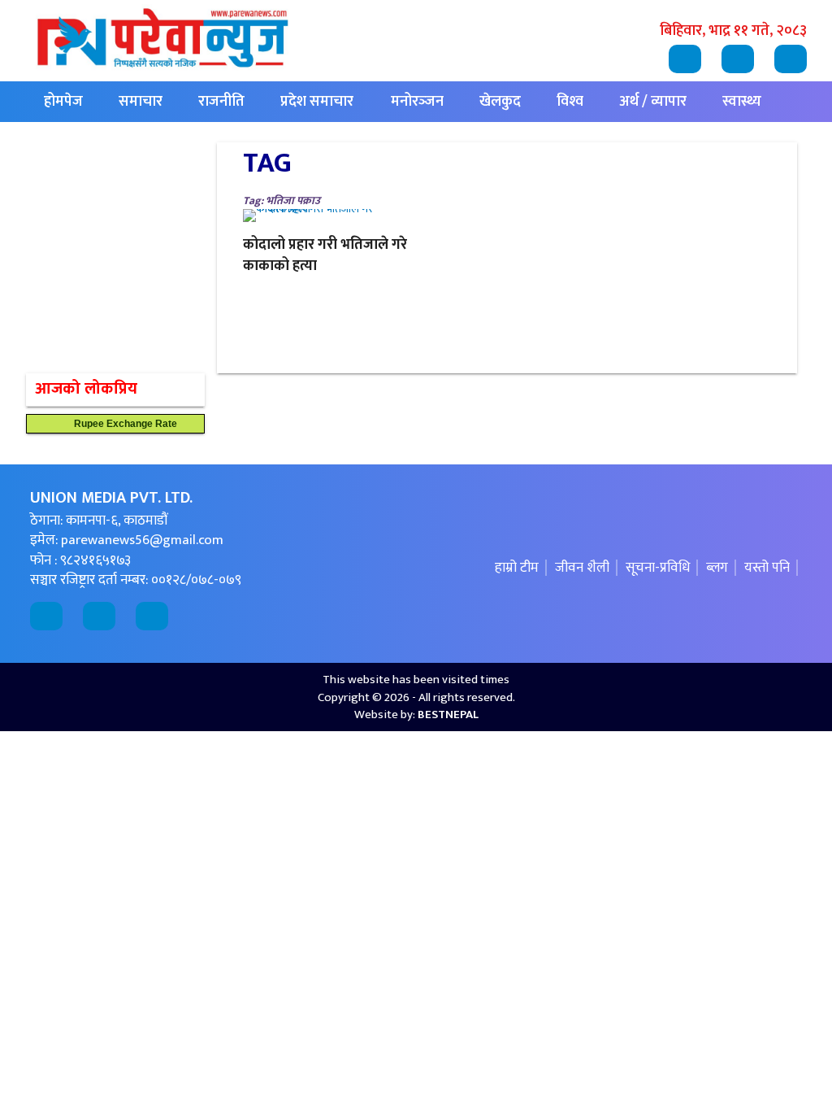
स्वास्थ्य (741, 101)
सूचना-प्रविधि (658, 568)
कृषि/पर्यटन (75, 142)
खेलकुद (500, 101)
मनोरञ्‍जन (417, 101)
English (165, 142)
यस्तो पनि (767, 568)
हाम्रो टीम (517, 568)
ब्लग (717, 568)
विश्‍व (570, 101)
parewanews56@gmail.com (142, 540)
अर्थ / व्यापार (653, 101)
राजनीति (221, 101)
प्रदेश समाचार (316, 101)
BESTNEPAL (448, 714)
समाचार (140, 101)
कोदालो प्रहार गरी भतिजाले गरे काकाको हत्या (325, 255)
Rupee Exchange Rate (122, 423)
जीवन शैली (582, 568)
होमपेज (63, 101)
